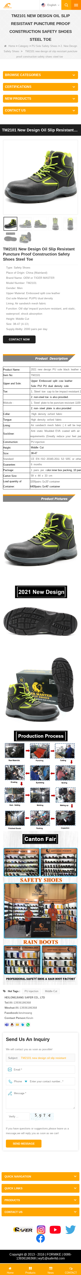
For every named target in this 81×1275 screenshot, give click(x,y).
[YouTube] (55, 1229)
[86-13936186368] (28, 1024)
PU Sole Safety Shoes (44, 46)
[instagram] (41, 1229)
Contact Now (19, 339)
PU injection (31, 991)
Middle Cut (51, 991)
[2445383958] (12, 1024)
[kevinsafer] (7, 1024)
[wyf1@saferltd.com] (17, 1024)
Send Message (24, 1143)
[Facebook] (40, 1238)
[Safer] (23, 1230)
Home (11, 46)
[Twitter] (70, 1229)
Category (23, 46)
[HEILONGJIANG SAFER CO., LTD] (7, 5)
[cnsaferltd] (22, 1024)
